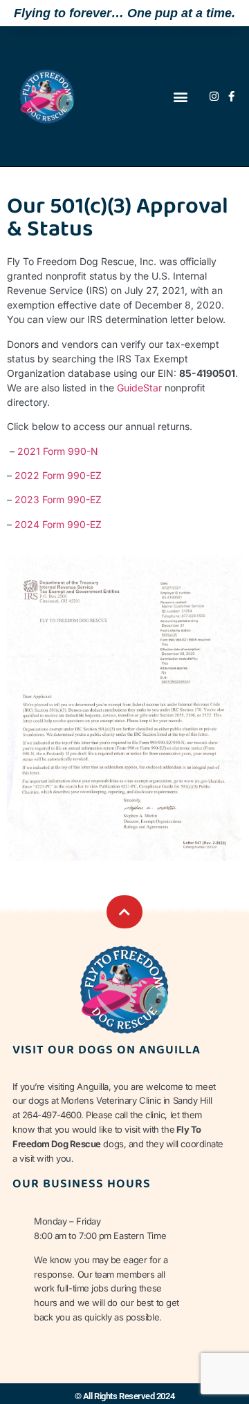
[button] (180, 96)
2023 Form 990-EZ (58, 499)
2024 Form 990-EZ (58, 524)
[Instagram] (214, 96)
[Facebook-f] (231, 96)
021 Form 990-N (61, 451)
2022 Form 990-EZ (58, 475)
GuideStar (139, 387)
